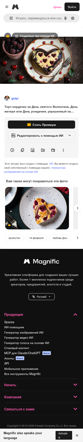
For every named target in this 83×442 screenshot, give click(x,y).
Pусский (41, 296)
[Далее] (77, 208)
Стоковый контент (16, 348)
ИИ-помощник (14, 327)
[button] (42, 296)
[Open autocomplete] (9, 18)
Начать (10, 384)
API (6, 363)
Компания (12, 396)
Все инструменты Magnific (22, 374)
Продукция (13, 314)
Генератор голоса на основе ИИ (26, 343)
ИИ (51, 163)
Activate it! (62, 435)
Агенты (13, 358)
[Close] (77, 435)
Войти (72, 7)
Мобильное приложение (21, 368)
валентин (14, 238)
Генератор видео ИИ (18, 337)
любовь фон (60, 238)
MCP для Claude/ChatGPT (27, 353)
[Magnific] (41, 262)
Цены (57, 7)
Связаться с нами (19, 409)
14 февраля (36, 238)
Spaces (9, 322)
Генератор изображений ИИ (23, 332)
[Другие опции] (63, 150)
